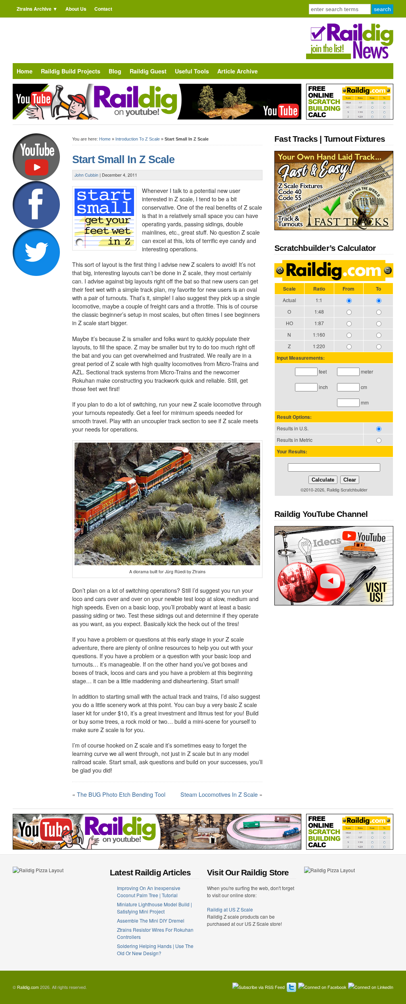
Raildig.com (28, 987)
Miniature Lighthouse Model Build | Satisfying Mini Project (154, 908)
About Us (75, 8)
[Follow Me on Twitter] (291, 987)
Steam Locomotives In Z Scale (219, 794)
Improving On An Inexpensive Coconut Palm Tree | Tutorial (148, 891)
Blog (115, 71)
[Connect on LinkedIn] (370, 987)
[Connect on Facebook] (322, 987)
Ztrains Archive (34, 8)
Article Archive (237, 71)
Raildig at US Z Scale (230, 909)
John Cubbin (86, 175)
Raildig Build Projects (70, 71)
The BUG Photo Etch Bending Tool (121, 794)
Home (25, 71)
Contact (103, 8)
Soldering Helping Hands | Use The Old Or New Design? (155, 949)
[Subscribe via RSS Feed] (258, 987)
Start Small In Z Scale (123, 160)
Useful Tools (192, 71)
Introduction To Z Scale (137, 139)
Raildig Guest (148, 71)
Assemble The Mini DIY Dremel (150, 920)
